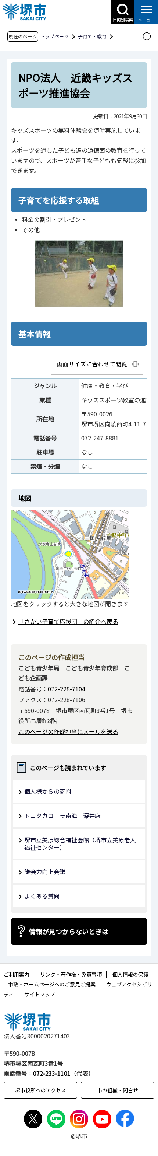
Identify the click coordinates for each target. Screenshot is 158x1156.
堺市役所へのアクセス (40, 1090)
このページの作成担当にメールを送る (68, 731)
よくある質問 (42, 895)
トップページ (54, 36)
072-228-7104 (66, 688)
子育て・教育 (92, 36)
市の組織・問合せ (117, 1090)
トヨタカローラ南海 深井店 (62, 815)
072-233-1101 (52, 1073)
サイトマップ (39, 994)
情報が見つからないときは (68, 931)
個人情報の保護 (130, 974)
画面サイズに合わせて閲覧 (92, 363)
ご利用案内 (16, 974)
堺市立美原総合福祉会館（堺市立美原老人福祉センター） (80, 843)
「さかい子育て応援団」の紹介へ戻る (68, 621)
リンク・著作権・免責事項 (71, 974)
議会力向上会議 (44, 871)
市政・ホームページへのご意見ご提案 (52, 984)
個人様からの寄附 (47, 791)
